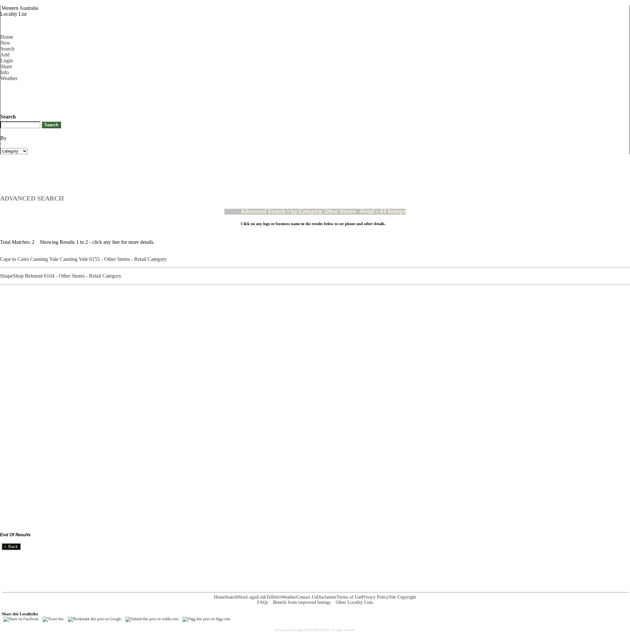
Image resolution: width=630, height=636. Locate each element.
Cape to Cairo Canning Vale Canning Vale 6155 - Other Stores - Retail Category (84, 259)
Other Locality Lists (354, 602)
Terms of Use (349, 597)
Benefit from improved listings (301, 602)
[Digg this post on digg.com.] (207, 619)
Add (5, 54)
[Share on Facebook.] (21, 619)
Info (4, 72)
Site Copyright (402, 597)
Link (261, 597)
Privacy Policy (375, 597)
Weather (8, 78)
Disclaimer (327, 597)
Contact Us (306, 597)
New (5, 43)
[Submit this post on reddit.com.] (152, 619)
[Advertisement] (119, 96)
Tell (269, 597)
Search (7, 49)
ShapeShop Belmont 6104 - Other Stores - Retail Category (62, 276)
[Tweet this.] (53, 619)
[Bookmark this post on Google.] (95, 619)
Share (6, 66)
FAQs (262, 602)
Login (6, 60)
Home (6, 37)
